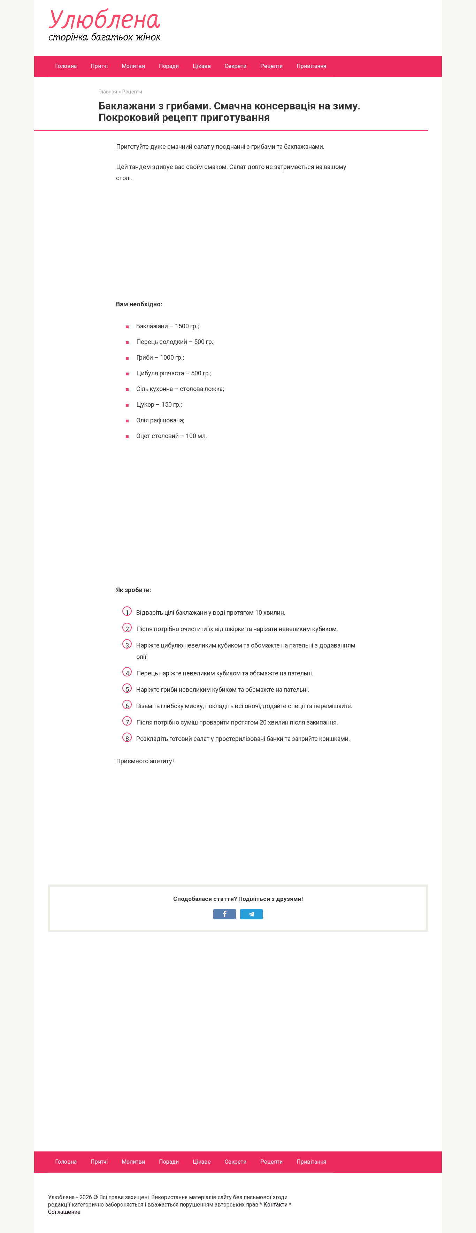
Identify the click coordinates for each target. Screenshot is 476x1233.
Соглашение (64, 1212)
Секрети (235, 66)
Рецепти (271, 66)
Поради (169, 66)
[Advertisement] (238, 241)
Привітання (311, 66)
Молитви (133, 66)
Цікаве (202, 66)
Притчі (99, 66)
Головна (66, 66)
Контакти (275, 1204)
